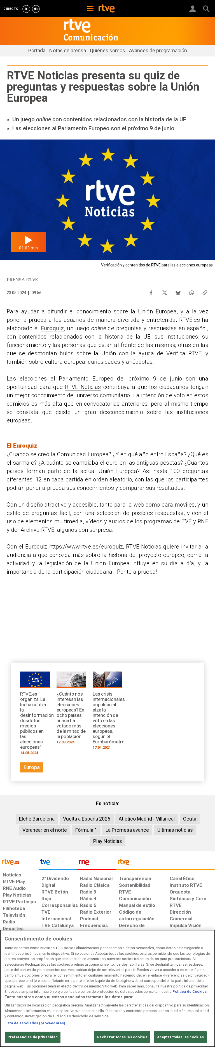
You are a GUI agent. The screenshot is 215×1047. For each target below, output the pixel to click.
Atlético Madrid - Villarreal (147, 819)
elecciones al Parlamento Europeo (66, 378)
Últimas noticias (175, 830)
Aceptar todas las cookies (180, 1037)
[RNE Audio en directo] (35, 9)
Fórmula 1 (86, 830)
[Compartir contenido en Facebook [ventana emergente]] (151, 291)
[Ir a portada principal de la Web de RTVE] (19, 861)
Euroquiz (52, 328)
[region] (107, 988)
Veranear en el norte (44, 830)
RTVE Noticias (83, 387)
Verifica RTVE (184, 353)
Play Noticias (107, 841)
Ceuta (189, 819)
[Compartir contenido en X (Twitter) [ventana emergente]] (164, 291)
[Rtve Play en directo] (26, 9)
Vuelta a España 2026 (86, 819)
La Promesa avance (127, 830)
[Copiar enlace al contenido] (205, 291)
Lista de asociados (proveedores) (34, 1023)
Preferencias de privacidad (33, 1037)
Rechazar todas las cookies (122, 1037)
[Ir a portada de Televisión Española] (58, 863)
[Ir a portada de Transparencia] (165, 863)
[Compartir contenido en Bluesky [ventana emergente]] (178, 291)
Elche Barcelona (37, 819)
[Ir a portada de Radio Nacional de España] (96, 863)
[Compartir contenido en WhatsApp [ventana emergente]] (191, 291)
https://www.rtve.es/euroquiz (86, 546)
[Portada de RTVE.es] (106, 9)
